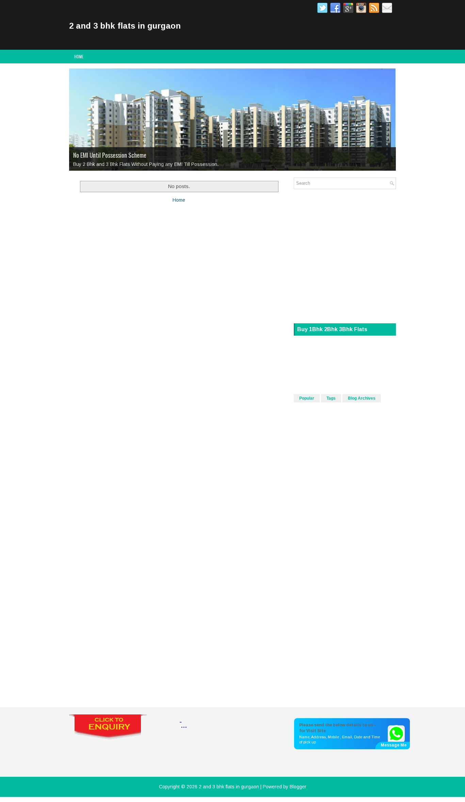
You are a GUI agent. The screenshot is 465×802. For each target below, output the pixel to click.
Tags (331, 398)
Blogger (298, 786)
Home (78, 56)
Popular (306, 398)
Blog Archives (361, 398)
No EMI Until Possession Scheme (109, 155)
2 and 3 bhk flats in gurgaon (125, 25)
